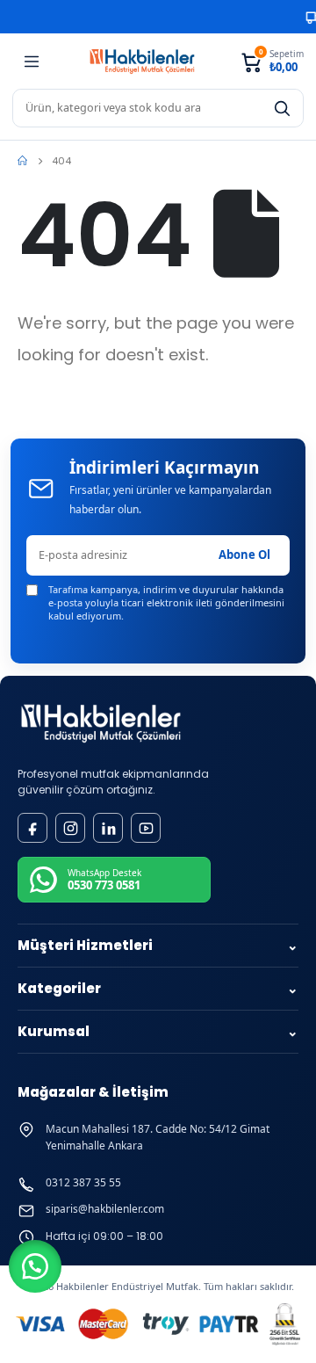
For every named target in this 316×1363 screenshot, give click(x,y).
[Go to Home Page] (22, 160)
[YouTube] (146, 828)
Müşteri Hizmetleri (158, 945)
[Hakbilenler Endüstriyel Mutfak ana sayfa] (101, 723)
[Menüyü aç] (31, 61)
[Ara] (282, 108)
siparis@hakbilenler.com (105, 1209)
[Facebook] (32, 828)
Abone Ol (244, 554)
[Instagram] (70, 828)
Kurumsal (158, 1031)
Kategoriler (158, 988)
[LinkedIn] (108, 828)
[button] (35, 1266)
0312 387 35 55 (83, 1183)
